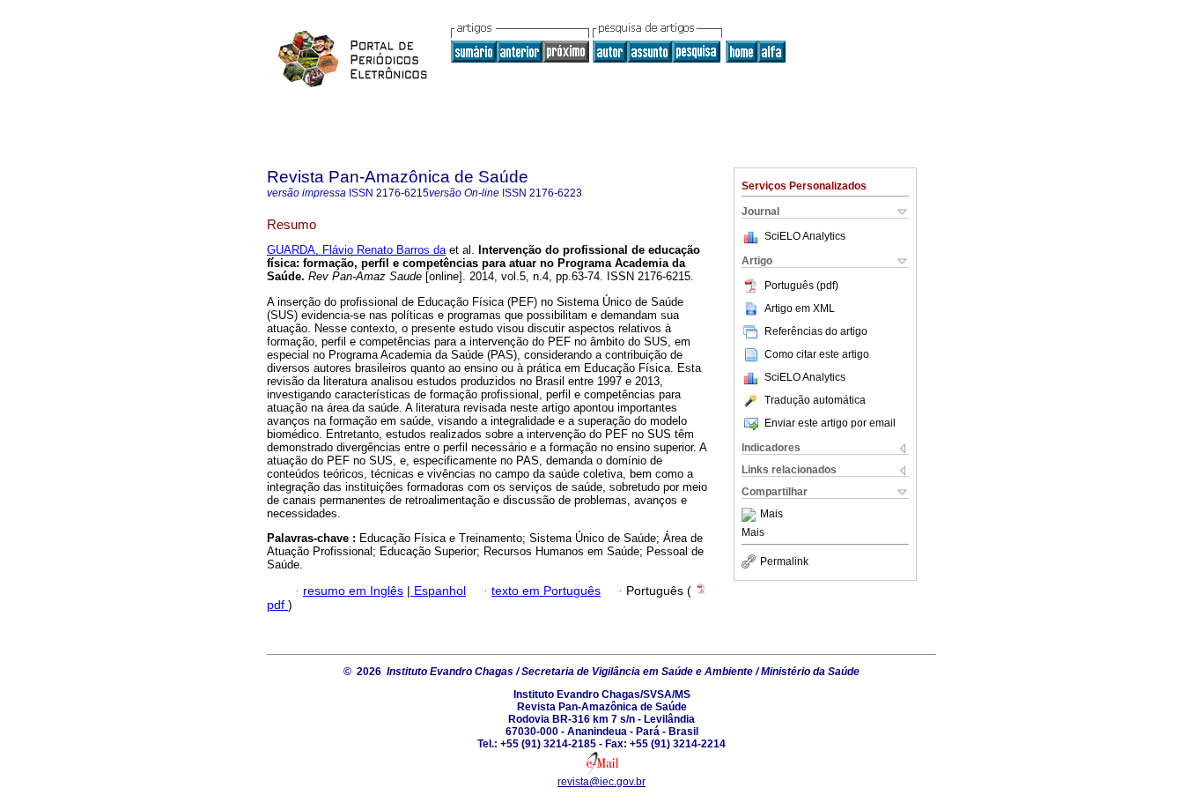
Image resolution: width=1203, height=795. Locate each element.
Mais (771, 515)
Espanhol (438, 591)
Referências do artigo (815, 331)
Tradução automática (815, 400)
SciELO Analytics (804, 236)
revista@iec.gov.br (601, 782)
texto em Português (546, 591)
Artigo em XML (799, 308)
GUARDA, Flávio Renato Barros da (356, 249)
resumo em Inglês (353, 591)
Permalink (784, 561)
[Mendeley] (751, 515)
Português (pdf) (801, 285)
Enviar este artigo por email (830, 423)
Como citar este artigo (816, 354)
